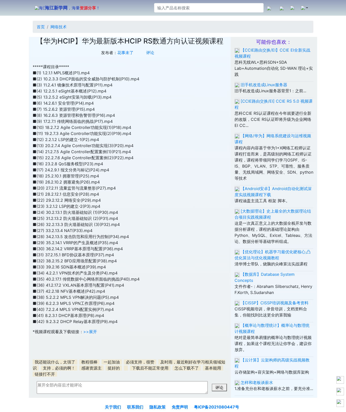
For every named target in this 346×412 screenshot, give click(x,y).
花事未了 (125, 52)
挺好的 (114, 368)
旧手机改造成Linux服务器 (264, 84)
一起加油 (112, 361)
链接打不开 (45, 374)
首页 (41, 26)
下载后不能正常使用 (150, 368)
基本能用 (213, 368)
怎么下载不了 (187, 368)
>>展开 (90, 331)
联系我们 (135, 406)
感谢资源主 (91, 368)
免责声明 (180, 406)
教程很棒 (89, 361)
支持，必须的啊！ (59, 368)
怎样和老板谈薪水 (257, 382)
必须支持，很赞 (140, 361)
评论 (150, 52)
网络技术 (58, 26)
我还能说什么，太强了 (55, 361)
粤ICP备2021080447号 (216, 406)
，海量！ (72, 7)
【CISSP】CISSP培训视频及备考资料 (275, 302)
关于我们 (113, 406)
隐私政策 (157, 406)
